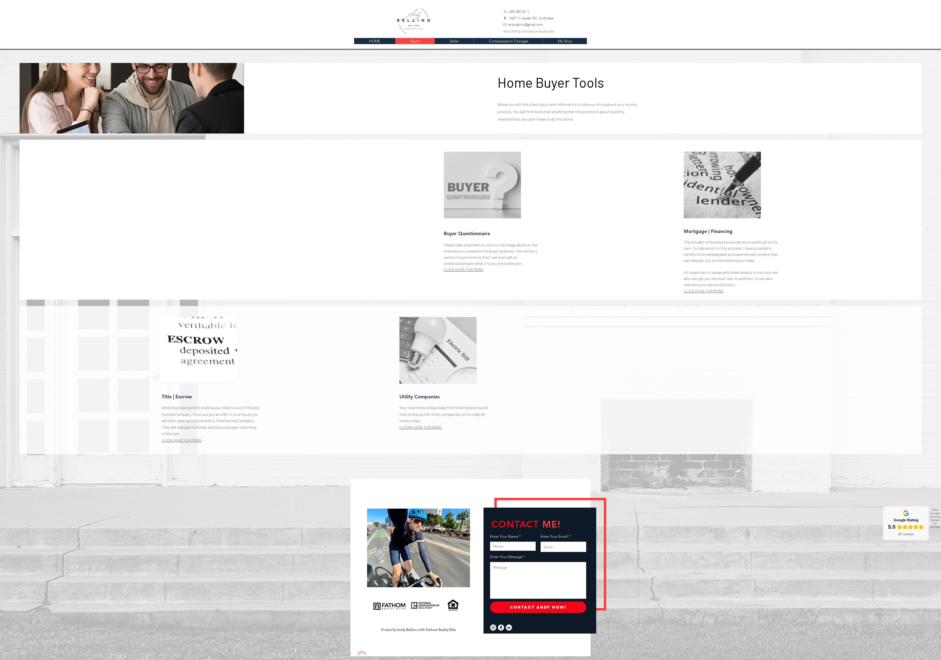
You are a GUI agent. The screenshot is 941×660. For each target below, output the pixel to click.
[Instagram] (493, 627)
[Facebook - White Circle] (501, 627)
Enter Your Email (554, 536)
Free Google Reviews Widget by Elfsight (935, 518)
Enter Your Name (504, 536)
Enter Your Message (506, 557)
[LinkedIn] (509, 627)
